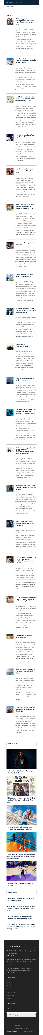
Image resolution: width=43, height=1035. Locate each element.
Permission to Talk (27, 1031)
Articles (8, 985)
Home (8, 6)
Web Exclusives (11, 992)
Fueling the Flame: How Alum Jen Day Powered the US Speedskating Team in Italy (25, 206)
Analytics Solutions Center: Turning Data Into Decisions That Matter (25, 523)
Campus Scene (10, 995)
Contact (8, 999)
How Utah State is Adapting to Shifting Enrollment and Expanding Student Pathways (25, 411)
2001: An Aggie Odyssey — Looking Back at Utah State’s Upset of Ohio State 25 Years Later (20, 800)
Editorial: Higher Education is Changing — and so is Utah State (25, 671)
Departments (10, 989)
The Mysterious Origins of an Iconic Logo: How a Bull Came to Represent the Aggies (25, 98)
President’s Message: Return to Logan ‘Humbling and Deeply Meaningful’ (26, 709)
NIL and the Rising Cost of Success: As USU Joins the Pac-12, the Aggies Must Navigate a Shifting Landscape (21, 856)
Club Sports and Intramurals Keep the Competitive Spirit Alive (25, 170)
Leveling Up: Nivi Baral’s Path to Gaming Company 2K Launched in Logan (26, 487)
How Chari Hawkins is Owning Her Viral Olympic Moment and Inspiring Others (26, 60)
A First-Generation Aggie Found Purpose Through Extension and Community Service (26, 599)
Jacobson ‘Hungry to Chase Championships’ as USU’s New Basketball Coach (26, 310)
